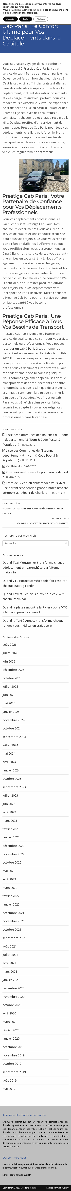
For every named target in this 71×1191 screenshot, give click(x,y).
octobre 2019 (11, 1064)
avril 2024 (9, 762)
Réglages (32, 12)
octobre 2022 (11, 862)
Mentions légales (28, 1187)
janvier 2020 (10, 1038)
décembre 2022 (13, 846)
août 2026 (9, 644)
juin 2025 (8, 695)
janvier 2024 (10, 770)
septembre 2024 (14, 737)
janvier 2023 (10, 837)
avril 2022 (9, 879)
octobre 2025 (11, 678)
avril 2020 (9, 1013)
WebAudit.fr (63, 1187)
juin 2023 (8, 804)
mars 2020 (9, 1022)
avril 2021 (9, 963)
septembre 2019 (14, 1072)
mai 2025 (8, 703)
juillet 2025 (10, 686)
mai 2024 (8, 753)
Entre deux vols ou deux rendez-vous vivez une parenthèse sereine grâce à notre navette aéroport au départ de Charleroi (35, 488)
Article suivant (43, 521)
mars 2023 (9, 821)
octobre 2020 (11, 1005)
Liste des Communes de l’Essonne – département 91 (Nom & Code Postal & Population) (30, 455)
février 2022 (10, 896)
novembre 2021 (13, 921)
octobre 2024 (11, 728)
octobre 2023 (11, 779)
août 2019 (9, 1080)
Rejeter (25, 19)
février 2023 (10, 829)
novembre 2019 (13, 1055)
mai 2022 (8, 871)
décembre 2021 (13, 913)
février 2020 (10, 1030)
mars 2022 (9, 888)
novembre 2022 (13, 854)
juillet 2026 (10, 653)
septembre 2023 (14, 787)
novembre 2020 (13, 997)
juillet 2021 (10, 955)
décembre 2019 (13, 1047)
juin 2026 (8, 661)
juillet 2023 (10, 795)
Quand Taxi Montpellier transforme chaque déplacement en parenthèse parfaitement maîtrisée (33, 567)
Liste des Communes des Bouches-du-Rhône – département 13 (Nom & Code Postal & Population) (35, 439)
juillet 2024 (10, 745)
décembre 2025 (13, 670)
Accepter (10, 19)
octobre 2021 (11, 929)
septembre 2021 (14, 938)
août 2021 (9, 946)
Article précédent (32, 508)
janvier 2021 (10, 980)
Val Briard (13, 466)
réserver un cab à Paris (18, 348)
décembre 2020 (13, 988)
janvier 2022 (10, 904)
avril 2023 (9, 812)
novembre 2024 (13, 720)
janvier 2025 (10, 712)
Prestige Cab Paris (36, 68)
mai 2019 (8, 1089)
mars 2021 (9, 971)
